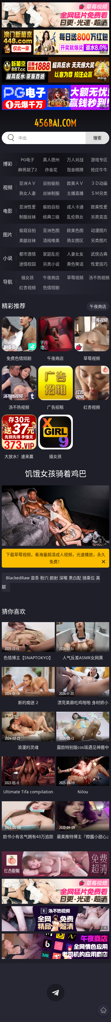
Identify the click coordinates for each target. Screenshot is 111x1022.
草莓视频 (75, 277)
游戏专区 (99, 159)
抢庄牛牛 (99, 169)
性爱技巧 (99, 264)
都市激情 (27, 254)
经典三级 (51, 217)
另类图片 (99, 240)
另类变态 (99, 217)
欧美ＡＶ (75, 183)
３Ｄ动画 (99, 183)
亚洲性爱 (27, 207)
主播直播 (75, 193)
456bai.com (55, 123)
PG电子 (27, 159)
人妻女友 (75, 254)
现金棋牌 (75, 169)
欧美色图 (75, 230)
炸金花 (51, 169)
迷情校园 (27, 264)
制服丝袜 (27, 217)
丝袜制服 (51, 193)
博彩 (7, 164)
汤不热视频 (99, 277)
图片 (7, 234)
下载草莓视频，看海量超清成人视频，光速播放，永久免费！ (55, 558)
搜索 (97, 138)
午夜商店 (51, 277)
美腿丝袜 (27, 240)
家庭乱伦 (51, 254)
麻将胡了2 (27, 169)
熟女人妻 (27, 193)
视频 (7, 187)
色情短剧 (51, 287)
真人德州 (51, 159)
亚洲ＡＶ (27, 183)
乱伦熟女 (75, 217)
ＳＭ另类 (99, 193)
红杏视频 (27, 287)
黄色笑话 (75, 264)
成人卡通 (75, 207)
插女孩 (27, 277)
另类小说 (51, 264)
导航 (7, 281)
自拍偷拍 (51, 183)
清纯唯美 (51, 240)
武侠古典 (99, 254)
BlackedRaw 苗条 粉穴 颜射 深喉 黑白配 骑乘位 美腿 (51, 582)
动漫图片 (99, 230)
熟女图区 (75, 240)
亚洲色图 (51, 230)
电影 (7, 211)
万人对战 (75, 159)
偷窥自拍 (27, 230)
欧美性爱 (99, 207)
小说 (7, 258)
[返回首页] (103, 1010)
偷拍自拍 (51, 207)
